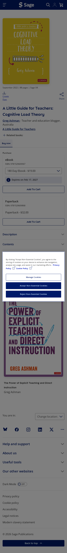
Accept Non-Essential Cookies (33, 285)
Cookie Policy (22, 268)
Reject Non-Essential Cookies (33, 294)
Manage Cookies (33, 277)
